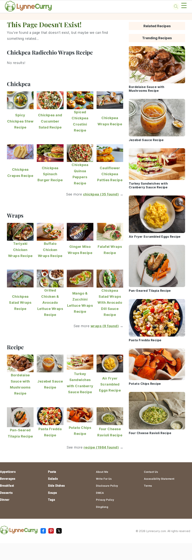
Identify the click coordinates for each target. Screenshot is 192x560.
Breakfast (7, 485)
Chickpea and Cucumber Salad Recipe (50, 121)
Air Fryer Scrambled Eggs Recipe (110, 384)
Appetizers (8, 472)
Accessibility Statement (159, 478)
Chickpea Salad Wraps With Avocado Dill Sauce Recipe (110, 303)
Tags (51, 499)
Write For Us (104, 478)
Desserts (6, 493)
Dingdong (102, 506)
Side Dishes (56, 485)
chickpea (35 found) (101, 194)
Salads (53, 478)
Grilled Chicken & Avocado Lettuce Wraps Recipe (50, 302)
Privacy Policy (105, 499)
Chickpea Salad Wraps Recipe (20, 303)
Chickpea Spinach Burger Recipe (50, 174)
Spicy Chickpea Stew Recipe (20, 121)
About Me (102, 471)
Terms (148, 485)
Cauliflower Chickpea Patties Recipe (109, 174)
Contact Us (151, 471)
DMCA (100, 492)
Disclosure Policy (107, 485)
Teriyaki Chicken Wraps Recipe (20, 250)
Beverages (7, 478)
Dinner (4, 499)
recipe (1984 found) (101, 447)
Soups (52, 493)
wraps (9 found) (105, 326)
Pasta (52, 472)
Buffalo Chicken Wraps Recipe (50, 250)
